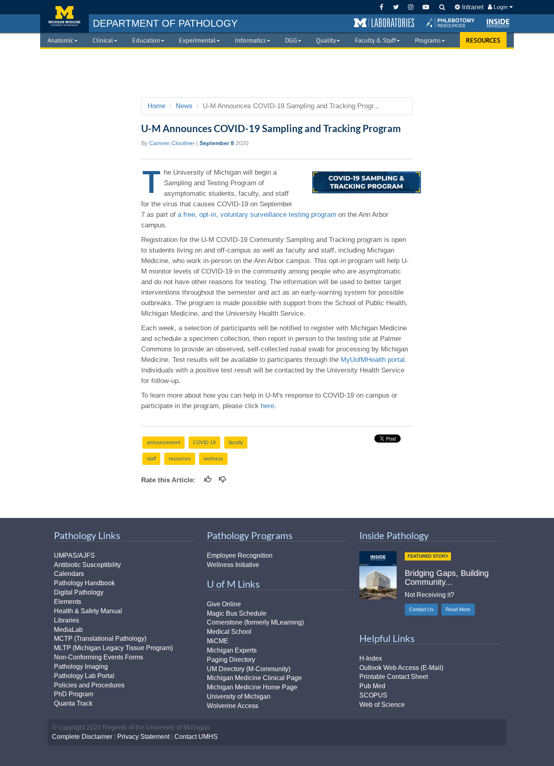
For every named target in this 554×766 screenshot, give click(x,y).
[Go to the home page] (64, 16)
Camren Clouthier (172, 143)
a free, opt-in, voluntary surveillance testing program (257, 214)
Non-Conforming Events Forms (98, 657)
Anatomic (60, 40)
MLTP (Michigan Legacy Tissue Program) (113, 647)
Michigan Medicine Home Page (252, 687)
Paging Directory (231, 659)
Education (146, 40)
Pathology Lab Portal (84, 675)
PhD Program (73, 694)
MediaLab (68, 629)
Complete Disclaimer (82, 736)
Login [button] (500, 7)
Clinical (102, 40)
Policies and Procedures (89, 685)
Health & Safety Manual (88, 611)
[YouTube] (425, 7)
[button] (384, 23)
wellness (213, 459)
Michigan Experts (232, 650)
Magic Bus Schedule (236, 613)
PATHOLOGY (165, 23)
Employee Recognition (240, 555)
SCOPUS (373, 695)
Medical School (229, 631)
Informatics (250, 40)
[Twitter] (396, 7)
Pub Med (372, 686)
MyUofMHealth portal (373, 360)
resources (180, 459)
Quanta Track (73, 703)
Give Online (224, 604)
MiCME (217, 641)
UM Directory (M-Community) (248, 668)
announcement (163, 442)
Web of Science (382, 704)
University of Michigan (239, 696)
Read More (458, 609)
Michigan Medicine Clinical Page (254, 677)
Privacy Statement (143, 736)
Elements (67, 601)
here (267, 406)
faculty (236, 442)
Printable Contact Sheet (393, 676)
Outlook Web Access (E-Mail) (401, 667)
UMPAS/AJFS (74, 555)
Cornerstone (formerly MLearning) (255, 622)
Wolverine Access (232, 705)
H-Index (370, 658)
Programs (428, 40)
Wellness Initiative (233, 564)
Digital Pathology (78, 592)
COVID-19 (204, 442)
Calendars (69, 573)
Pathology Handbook (84, 583)
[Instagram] (411, 7)
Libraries (66, 620)
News (184, 106)
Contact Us (421, 609)
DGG (291, 40)
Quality (326, 40)
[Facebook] (381, 7)
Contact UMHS (196, 736)
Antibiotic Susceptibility (87, 564)
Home (156, 106)
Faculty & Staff (375, 40)
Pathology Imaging (81, 666)
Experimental (197, 40)
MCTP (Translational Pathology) (100, 638)
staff (151, 459)
